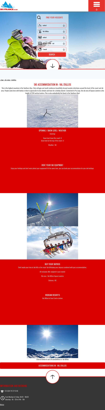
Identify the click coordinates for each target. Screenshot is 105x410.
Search (52, 54)
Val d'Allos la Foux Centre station (52, 298)
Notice (2, 404)
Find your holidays (54, 17)
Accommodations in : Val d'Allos (52, 365)
